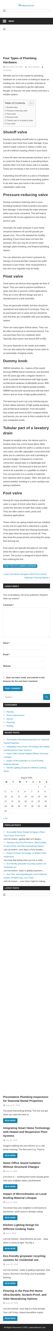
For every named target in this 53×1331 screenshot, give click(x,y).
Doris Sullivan (34, 67)
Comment (8, 605)
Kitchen (10, 719)
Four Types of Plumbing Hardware (20, 566)
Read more (10, 1121)
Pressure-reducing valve (17, 111)
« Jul (5, 818)
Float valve (11, 114)
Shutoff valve (12, 107)
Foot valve (11, 124)
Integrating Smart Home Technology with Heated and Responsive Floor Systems (26, 1132)
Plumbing (7, 70)
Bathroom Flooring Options (36, 577)
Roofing (10, 726)
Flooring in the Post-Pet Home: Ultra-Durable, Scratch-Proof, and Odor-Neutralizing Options (24, 1294)
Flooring (10, 712)
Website (7, 666)
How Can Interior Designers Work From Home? (25, 574)
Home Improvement (15, 715)
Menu (11, 21)
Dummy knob (12, 117)
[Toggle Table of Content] (30, 103)
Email (6, 654)
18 (12, 801)
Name (6, 643)
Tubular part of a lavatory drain (20, 120)
